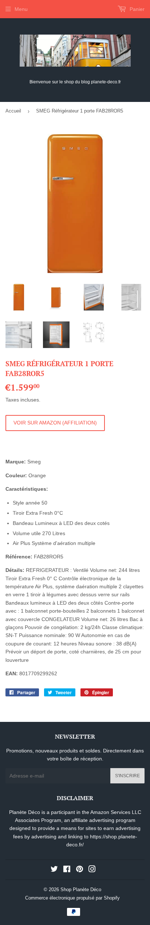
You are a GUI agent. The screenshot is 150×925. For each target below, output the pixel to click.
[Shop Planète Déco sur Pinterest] (79, 870)
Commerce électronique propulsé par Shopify (72, 898)
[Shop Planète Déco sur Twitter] (54, 870)
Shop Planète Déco (80, 889)
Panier (136, 9)
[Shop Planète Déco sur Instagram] (92, 870)
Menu (21, 9)
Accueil (13, 111)
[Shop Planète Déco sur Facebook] (67, 870)
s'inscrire (127, 775)
